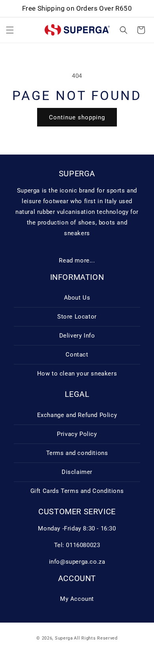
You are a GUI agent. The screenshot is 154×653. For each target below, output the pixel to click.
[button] (10, 30)
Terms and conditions (77, 453)
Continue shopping (77, 117)
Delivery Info (77, 335)
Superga (64, 638)
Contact (77, 354)
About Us (77, 297)
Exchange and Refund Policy (77, 415)
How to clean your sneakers (77, 373)
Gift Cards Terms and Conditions (77, 490)
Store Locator (77, 316)
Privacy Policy (77, 434)
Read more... (77, 260)
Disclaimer (77, 472)
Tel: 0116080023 (77, 545)
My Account (77, 598)
